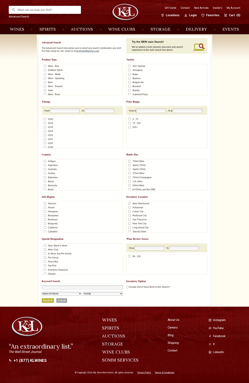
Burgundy (53, 223)
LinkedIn (218, 352)
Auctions (82, 29)
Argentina (53, 165)
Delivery (196, 29)
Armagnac (138, 70)
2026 (50, 119)
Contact (185, 8)
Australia (52, 169)
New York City (139, 223)
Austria (51, 173)
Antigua (52, 161)
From (47, 111)
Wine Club (53, 249)
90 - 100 (137, 256)
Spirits (48, 29)
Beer (50, 82)
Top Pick (52, 265)
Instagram (219, 320)
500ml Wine (138, 185)
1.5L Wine (138, 181)
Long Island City (141, 227)
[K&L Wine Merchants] (124, 13)
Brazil (51, 189)
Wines (17, 29)
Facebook (219, 336)
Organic (52, 273)
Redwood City (140, 215)
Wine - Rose (54, 94)
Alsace (51, 207)
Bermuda (52, 185)
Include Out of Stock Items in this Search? (149, 287)
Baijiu (135, 74)
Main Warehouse (141, 203)
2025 (50, 123)
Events (230, 29)
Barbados (53, 177)
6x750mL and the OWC (144, 189)
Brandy (136, 90)
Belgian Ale (138, 82)
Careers (173, 327)
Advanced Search (19, 16)
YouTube (218, 328)
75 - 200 (137, 123)
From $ (132, 111)
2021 (50, 139)
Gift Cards (170, 8)
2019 (50, 147)
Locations (173, 15)
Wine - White (54, 74)
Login (193, 15)
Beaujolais (53, 215)
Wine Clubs (121, 29)
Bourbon (137, 86)
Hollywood (138, 207)
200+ (135, 127)
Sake (50, 90)
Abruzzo (52, 203)
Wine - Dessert (55, 86)
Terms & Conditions (164, 372)
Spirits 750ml (139, 165)
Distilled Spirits (55, 70)
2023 (50, 131)
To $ (170, 111)
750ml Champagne (142, 177)
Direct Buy (53, 261)
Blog (171, 335)
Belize (51, 181)
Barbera (137, 78)
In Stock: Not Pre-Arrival (59, 253)
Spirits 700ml (139, 169)
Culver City (138, 211)
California (53, 227)
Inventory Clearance (58, 269)
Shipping (173, 343)
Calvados (52, 231)
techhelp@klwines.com (87, 51)
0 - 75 (135, 119)
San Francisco (140, 219)
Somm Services (120, 360)
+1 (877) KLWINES (30, 360)
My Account (233, 8)
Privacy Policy (144, 372)
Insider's (217, 8)
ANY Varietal (139, 66)
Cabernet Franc (140, 94)
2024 (50, 127)
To (83, 111)
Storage (161, 29)
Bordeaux (53, 219)
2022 (50, 135)
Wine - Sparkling (56, 78)
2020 (50, 143)
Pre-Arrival (53, 257)
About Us (173, 320)
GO (14, 10)
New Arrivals (201, 8)
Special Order (139, 231)
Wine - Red (53, 66)
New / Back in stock (57, 245)
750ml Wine (138, 161)
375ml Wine (138, 173)
